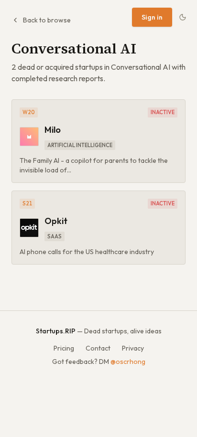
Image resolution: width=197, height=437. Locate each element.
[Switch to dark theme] (182, 17)
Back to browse (47, 20)
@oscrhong (127, 361)
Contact (98, 348)
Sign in (152, 17)
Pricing (64, 348)
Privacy (133, 348)
